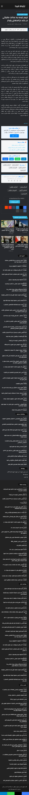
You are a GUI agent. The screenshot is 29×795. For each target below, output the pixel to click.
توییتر (11, 159)
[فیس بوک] (24, 207)
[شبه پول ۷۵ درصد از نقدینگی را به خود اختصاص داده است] (7, 223)
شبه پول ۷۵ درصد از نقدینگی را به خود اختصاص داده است (8, 230)
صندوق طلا (25, 474)
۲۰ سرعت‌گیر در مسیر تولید (18, 145)
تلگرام (23, 159)
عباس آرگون (22, 190)
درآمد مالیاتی (13, 187)
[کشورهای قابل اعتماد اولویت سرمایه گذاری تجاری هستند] (21, 239)
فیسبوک (5, 159)
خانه (27, 11)
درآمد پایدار (23, 187)
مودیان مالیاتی (12, 190)
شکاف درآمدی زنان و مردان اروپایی (16, 147)
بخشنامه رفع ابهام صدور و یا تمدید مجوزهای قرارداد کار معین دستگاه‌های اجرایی (8, 247)
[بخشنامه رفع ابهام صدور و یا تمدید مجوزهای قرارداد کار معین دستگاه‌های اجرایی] (7, 239)
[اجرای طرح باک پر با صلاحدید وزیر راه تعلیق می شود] (21, 223)
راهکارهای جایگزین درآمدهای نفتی (17, 150)
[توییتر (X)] (21, 207)
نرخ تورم (23, 193)
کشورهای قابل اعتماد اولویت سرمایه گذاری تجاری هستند (21, 246)
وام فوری (26, 477)
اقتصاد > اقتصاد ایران (20, 11)
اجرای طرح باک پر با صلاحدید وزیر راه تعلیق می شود (22, 229)
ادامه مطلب (14, 136)
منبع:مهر (26, 123)
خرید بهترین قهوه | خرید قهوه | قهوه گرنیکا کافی (17, 471)
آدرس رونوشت (14, 201)
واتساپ (17, 159)
